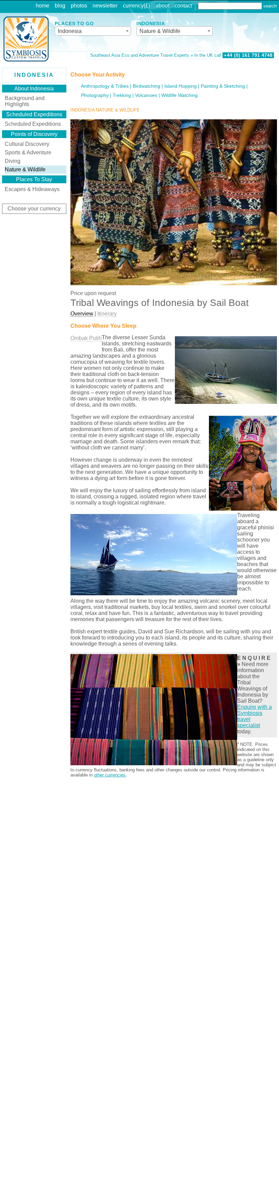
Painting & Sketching (223, 86)
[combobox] (93, 31)
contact (183, 5)
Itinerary (107, 314)
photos (79, 5)
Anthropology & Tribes (105, 86)
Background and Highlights (25, 101)
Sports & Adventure (28, 152)
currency (133, 5)
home (42, 5)
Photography (95, 95)
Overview (81, 314)
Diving (12, 161)
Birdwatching (146, 86)
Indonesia (34, 75)
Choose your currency (34, 208)
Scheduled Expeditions (33, 124)
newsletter (105, 5)
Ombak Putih (86, 338)
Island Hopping (180, 86)
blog (60, 5)
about (162, 5)
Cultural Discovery (27, 144)
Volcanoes (146, 95)
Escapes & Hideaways (32, 189)
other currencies (110, 775)
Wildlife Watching (179, 95)
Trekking (122, 95)
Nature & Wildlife (25, 169)
